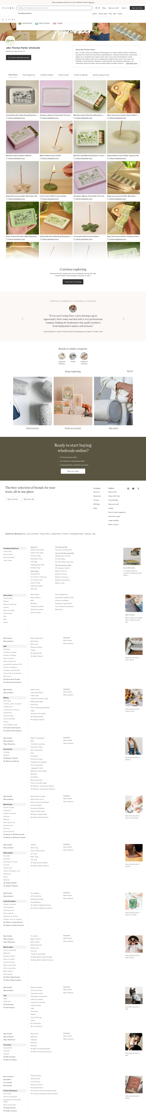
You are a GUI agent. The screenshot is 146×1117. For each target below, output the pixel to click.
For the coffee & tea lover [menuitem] (64, 562)
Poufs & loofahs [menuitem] (36, 805)
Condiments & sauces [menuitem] (11, 710)
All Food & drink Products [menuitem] (12, 731)
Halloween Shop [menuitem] (36, 559)
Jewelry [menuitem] (6, 607)
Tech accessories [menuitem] (37, 765)
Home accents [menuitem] (36, 612)
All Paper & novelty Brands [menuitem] (12, 922)
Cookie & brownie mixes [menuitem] (39, 698)
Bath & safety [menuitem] (8, 947)
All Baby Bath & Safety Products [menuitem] (42, 960)
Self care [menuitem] (34, 589)
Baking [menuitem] (6, 698)
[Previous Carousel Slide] (22, 318)
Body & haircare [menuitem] (36, 945)
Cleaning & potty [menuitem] (37, 993)
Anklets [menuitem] (33, 845)
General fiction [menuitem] (36, 1076)
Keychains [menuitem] (34, 756)
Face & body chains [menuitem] (38, 851)
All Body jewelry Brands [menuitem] (39, 863)
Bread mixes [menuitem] (35, 689)
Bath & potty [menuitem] (35, 942)
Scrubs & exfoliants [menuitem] (38, 808)
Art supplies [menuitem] (35, 893)
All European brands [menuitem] (62, 568)
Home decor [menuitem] (8, 595)
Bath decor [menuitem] (34, 641)
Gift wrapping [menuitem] (8, 907)
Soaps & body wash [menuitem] (38, 811)
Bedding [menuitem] (34, 603)
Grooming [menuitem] (34, 1011)
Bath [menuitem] (32, 600)
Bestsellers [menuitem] (7, 1079)
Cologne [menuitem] (34, 1040)
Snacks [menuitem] (6, 722)
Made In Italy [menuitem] (59, 583)
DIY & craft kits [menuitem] (36, 896)
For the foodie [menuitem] (60, 559)
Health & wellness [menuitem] (9, 813)
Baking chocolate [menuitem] (37, 701)
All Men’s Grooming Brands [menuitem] (40, 1049)
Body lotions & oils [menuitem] (37, 799)
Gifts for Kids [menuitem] (35, 583)
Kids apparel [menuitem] (8, 974)
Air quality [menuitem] (34, 936)
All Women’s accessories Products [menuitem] (43, 789)
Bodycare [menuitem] (34, 1037)
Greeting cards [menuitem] (8, 910)
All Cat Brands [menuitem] (36, 1023)
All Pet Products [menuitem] (9, 1007)
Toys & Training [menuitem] (36, 1017)
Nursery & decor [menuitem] (9, 956)
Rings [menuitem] (5, 877)
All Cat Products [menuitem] (36, 1026)
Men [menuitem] (4, 619)
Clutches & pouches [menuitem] (38, 744)
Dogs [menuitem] (5, 998)
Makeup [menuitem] (6, 819)
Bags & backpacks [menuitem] (37, 738)
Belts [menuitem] (32, 741)
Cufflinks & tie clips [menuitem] (10, 862)
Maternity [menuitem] (6, 953)
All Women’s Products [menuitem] (11, 761)
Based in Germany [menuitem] (61, 577)
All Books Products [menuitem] (10, 1111)
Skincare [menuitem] (6, 828)
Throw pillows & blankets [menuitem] (64, 606)
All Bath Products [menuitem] (37, 656)
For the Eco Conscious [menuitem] (38, 577)
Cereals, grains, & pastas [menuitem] (12, 704)
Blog (104, 8)
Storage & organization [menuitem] (63, 603)
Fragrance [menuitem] (7, 810)
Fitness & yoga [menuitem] (8, 807)
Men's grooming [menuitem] (9, 822)
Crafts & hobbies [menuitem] (9, 901)
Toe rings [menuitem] (34, 860)
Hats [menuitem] (32, 753)
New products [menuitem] (36, 597)
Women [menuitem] (6, 601)
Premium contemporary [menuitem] (63, 550)
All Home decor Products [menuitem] (12, 682)
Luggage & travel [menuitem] (37, 768)
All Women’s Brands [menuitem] (10, 758)
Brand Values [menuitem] (8, 554)
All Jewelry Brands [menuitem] (10, 883)
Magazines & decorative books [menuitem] (12, 1101)
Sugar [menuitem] (33, 710)
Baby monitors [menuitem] (36, 939)
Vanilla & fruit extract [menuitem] (38, 713)
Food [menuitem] (32, 1008)
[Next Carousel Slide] (123, 318)
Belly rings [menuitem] (34, 848)
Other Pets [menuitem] (7, 1001)
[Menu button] (3, 19)
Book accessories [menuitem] (9, 1105)
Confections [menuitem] (7, 713)
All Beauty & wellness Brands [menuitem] (13, 834)
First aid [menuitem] (33, 951)
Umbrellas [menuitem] (34, 777)
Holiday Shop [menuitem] (35, 568)
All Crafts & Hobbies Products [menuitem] (41, 908)
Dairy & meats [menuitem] (8, 716)
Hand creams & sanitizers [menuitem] (40, 802)
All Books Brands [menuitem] (9, 1108)
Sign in (124, 8)
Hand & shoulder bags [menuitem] (39, 783)
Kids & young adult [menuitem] (10, 1097)
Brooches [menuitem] (6, 859)
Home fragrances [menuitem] (61, 594)
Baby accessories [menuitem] (9, 965)
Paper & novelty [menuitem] (9, 610)
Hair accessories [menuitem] (36, 750)
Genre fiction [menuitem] (35, 1079)
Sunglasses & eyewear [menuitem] (39, 762)
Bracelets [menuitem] (6, 856)
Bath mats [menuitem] (34, 644)
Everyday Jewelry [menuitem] (37, 586)
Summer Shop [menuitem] (36, 556)
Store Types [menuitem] (7, 560)
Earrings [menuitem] (6, 865)
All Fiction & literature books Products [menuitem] (44, 1094)
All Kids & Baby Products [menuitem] (12, 980)
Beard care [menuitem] (34, 1034)
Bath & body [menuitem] (7, 804)
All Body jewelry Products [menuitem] (40, 866)
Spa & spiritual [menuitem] (8, 831)
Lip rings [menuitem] (34, 854)
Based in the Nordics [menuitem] (62, 580)
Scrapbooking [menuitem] (36, 902)
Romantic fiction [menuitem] (36, 1085)
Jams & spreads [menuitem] (9, 719)
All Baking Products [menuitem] (38, 719)
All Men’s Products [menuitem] (10, 1060)
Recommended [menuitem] (8, 557)
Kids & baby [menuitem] (7, 613)
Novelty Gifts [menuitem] (35, 574)
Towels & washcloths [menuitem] (38, 954)
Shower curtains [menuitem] (36, 647)
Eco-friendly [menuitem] (7, 1082)
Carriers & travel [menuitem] (36, 990)
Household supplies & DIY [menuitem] (64, 597)
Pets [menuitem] (5, 616)
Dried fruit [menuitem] (34, 704)
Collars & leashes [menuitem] (37, 999)
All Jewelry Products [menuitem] (10, 886)
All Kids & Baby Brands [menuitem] (11, 977)
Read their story (131, 63)
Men (114, 14)
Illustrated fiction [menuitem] (37, 1088)
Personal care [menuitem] (8, 825)
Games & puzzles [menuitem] (9, 904)
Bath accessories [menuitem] (37, 638)
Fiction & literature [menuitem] (10, 1091)
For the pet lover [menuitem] (36, 580)
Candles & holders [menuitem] (37, 606)
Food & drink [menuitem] (8, 598)
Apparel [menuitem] (6, 755)
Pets (110, 14)
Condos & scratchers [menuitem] (38, 1002)
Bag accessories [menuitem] (36, 780)
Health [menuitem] (33, 1014)
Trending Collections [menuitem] (11, 548)
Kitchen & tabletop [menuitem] (62, 600)
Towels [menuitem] (33, 650)
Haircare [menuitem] (6, 816)
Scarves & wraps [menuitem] (37, 759)
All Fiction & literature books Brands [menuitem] (44, 1091)
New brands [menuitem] (35, 594)
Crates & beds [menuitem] (36, 1005)
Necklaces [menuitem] (7, 874)
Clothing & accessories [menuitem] (39, 996)
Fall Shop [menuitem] (34, 562)
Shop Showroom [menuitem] (9, 744)
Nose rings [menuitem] (34, 857)
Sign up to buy (137, 8)
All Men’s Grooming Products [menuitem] (41, 1052)
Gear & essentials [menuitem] (9, 950)
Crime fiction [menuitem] (35, 1082)
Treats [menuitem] (33, 1020)
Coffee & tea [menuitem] (8, 707)
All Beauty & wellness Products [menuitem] (14, 837)
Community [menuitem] (7, 551)
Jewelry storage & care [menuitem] (11, 871)
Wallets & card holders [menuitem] (39, 771)
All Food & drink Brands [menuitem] (11, 728)
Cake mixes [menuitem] (35, 695)
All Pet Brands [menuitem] (8, 1004)
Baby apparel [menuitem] (8, 971)
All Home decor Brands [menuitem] (11, 679)
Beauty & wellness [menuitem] (10, 604)
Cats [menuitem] (5, 995)
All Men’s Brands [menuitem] (9, 1057)
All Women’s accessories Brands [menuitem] (42, 786)
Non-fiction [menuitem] (7, 1094)
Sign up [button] (91, 2)
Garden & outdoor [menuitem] (37, 609)
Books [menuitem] (5, 622)
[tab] (13, 75)
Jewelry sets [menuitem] (7, 868)
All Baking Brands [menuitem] (37, 716)
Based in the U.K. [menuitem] (61, 571)
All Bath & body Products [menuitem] (40, 817)
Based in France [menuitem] (61, 574)
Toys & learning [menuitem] (8, 962)
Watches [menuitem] (34, 774)
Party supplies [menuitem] (8, 913)
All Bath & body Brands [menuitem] (39, 814)
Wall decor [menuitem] (59, 609)
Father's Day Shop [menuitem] (37, 553)
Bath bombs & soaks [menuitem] (38, 796)
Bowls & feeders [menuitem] (36, 987)
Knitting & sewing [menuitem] (37, 899)
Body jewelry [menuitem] (8, 853)
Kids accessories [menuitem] (9, 968)
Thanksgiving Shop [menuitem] (37, 565)
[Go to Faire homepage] (8, 8)
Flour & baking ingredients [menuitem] (40, 707)
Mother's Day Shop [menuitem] (37, 550)
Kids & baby (103, 14)
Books (120, 14)
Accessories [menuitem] (7, 749)
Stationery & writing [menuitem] (10, 916)
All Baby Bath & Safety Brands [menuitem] (41, 957)
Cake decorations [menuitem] (37, 692)
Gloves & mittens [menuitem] (37, 747)
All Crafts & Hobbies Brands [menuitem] (41, 905)
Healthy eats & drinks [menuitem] (62, 556)
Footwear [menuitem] (6, 752)
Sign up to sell (113, 8)
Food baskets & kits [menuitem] (10, 725)
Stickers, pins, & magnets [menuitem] (12, 919)
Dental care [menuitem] (35, 948)
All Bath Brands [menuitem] (36, 653)
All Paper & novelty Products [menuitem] (13, 925)
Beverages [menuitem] (7, 701)
